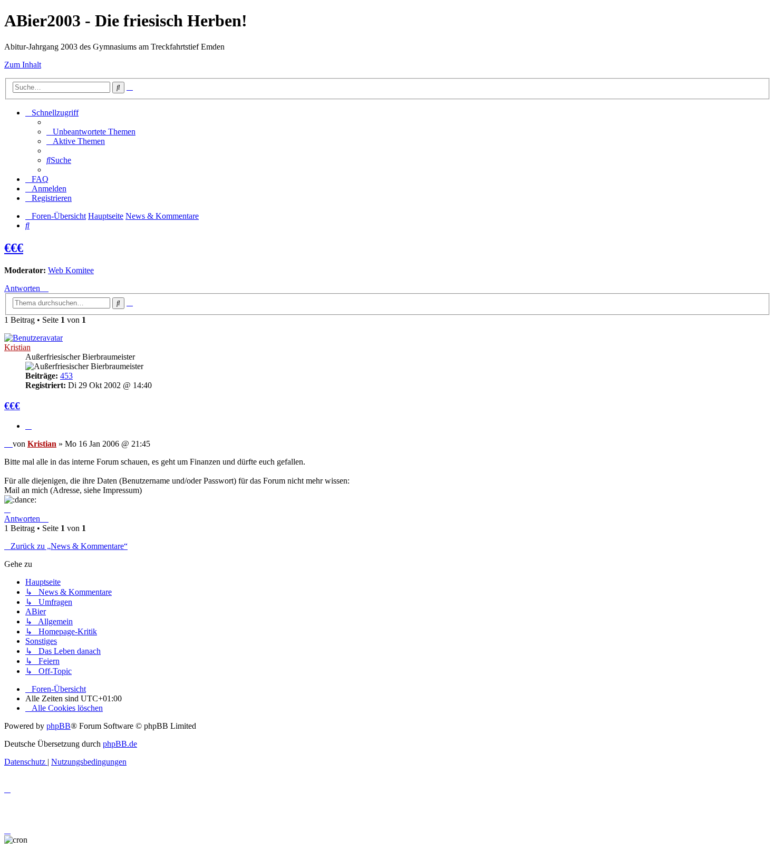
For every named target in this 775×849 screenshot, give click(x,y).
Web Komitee (71, 270)
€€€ (13, 248)
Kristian (17, 347)
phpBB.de (120, 743)
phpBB (58, 725)
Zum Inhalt (22, 64)
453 (66, 375)
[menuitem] (90, 131)
